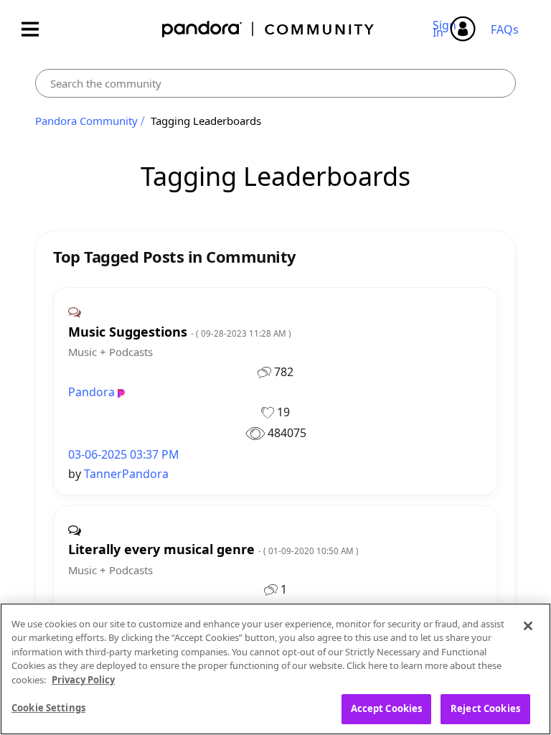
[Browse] (37, 29)
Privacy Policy (83, 679)
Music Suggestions (179, 332)
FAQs (505, 29)
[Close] (528, 626)
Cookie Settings (48, 707)
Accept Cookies (387, 708)
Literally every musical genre (213, 549)
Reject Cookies (485, 708)
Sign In (446, 28)
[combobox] (275, 83)
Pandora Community (268, 29)
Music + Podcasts (110, 352)
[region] (275, 669)
